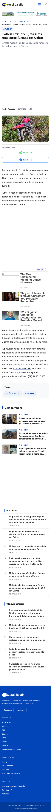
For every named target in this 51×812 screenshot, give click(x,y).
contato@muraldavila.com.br (13, 786)
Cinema (5, 745)
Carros (4, 742)
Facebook (8, 710)
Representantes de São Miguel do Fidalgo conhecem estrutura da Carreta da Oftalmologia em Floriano (26, 613)
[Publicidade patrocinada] (25, 14)
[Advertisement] (25, 76)
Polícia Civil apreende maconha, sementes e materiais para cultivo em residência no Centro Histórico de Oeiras (27, 561)
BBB (3, 730)
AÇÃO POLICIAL (13, 393)
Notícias (13, 21)
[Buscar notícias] (46, 4)
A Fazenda (24, 21)
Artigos (5, 726)
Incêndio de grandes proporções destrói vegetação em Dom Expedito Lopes (26, 652)
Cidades (5, 794)
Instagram (20, 710)
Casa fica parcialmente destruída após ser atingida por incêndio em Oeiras (32, 421)
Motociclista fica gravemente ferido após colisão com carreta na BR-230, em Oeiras (27, 588)
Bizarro (5, 734)
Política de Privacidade (11, 773)
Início (4, 21)
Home (4, 762)
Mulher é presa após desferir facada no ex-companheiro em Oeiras (27, 574)
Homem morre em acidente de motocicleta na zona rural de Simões (27, 638)
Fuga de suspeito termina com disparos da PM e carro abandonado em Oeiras (27, 534)
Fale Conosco (7, 766)
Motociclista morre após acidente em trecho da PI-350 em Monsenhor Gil (27, 626)
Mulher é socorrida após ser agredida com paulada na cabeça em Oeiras (27, 547)
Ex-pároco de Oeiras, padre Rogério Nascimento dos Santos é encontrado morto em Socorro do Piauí (27, 519)
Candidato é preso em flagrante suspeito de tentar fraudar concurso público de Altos (26, 667)
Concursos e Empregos (11, 749)
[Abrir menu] (39, 4)
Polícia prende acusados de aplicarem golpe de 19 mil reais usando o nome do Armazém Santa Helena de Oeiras (32, 454)
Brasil (4, 738)
